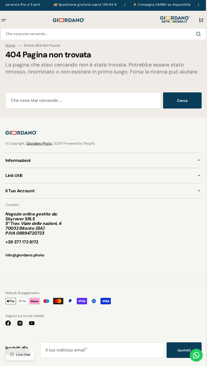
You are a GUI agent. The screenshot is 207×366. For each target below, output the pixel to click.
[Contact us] (192, 355)
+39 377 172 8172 (21, 249)
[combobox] (101, 34)
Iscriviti (180, 357)
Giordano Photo (39, 150)
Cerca (178, 107)
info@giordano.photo (24, 262)
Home (10, 45)
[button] (195, 20)
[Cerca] (195, 34)
